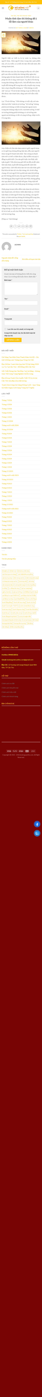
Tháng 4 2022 (7, 529)
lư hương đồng (30, 585)
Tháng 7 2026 (7, 400)
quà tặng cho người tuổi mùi (10, 595)
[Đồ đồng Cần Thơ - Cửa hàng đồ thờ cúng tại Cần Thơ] (20, 8)
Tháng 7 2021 (7, 538)
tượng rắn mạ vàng (20, 623)
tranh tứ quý (6, 613)
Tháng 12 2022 (7, 504)
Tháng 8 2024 (7, 438)
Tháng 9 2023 (7, 484)
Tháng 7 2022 (7, 525)
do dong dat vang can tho (9, 581)
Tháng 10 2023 (7, 479)
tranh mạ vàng (6, 609)
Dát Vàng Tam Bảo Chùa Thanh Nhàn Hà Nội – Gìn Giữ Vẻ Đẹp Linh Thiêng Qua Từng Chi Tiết (20, 358)
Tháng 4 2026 (7, 413)
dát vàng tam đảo (7, 585)
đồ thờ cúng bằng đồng (16, 627)
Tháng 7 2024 (7, 442)
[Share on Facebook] (15, 226)
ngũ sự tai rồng (17, 592)
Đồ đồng (30, 623)
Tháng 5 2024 (7, 450)
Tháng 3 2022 (7, 533)
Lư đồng (4, 588)
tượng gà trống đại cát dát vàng (11, 620)
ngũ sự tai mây (6, 592)
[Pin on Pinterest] (27, 226)
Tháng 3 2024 (7, 459)
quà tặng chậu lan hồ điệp (28, 595)
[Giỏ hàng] (38, 8)
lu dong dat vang (19, 585)
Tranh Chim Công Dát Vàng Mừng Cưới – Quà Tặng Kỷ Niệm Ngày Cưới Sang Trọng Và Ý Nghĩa (21, 386)
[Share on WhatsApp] (11, 226)
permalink (22, 236)
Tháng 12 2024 (7, 421)
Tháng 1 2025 (7, 417)
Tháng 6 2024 (7, 446)
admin (31, 28)
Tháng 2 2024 (7, 463)
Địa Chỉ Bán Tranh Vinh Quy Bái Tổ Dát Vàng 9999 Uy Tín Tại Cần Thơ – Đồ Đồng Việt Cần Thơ (20, 365)
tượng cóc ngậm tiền (25, 616)
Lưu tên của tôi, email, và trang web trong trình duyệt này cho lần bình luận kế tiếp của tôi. (19, 332)
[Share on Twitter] (19, 226)
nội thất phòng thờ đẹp (30, 592)
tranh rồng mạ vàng (18, 609)
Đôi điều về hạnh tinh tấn (31, 259)
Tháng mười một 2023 (10, 475)
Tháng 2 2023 (7, 496)
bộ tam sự (13, 571)
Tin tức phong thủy (24, 15)
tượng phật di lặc (7, 623)
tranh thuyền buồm (32, 609)
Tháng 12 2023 (7, 471)
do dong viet (23, 581)
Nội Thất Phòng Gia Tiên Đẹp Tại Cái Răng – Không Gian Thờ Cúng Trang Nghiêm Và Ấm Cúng (21, 372)
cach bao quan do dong (9, 574)
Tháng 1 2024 (7, 467)
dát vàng (31, 581)
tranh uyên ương (17, 613)
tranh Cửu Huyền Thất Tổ (10, 606)
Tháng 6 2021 (7, 542)
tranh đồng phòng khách (9, 616)
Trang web (8, 319)
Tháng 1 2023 (7, 500)
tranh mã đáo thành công (27, 606)
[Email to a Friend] (23, 226)
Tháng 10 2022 (7, 513)
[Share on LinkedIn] (31, 226)
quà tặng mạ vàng (7, 599)
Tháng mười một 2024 (10, 425)
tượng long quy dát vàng (30, 620)
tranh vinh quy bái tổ (30, 613)
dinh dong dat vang (32, 578)
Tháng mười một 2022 (10, 509)
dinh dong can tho (19, 578)
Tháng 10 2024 (7, 429)
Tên (6, 299)
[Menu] (3, 8)
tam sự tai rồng (31, 599)
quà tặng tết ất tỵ (20, 599)
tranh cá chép (31, 602)
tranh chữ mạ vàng (19, 602)
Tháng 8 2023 (7, 488)
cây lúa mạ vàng (7, 578)
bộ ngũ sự (5, 571)
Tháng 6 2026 (7, 404)
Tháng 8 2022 (7, 521)
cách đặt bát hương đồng (25, 574)
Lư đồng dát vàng (14, 588)
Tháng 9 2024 (7, 434)
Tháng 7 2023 (7, 492)
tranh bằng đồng (7, 602)
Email (6, 309)
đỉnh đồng (5, 627)
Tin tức (13, 15)
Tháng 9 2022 (7, 517)
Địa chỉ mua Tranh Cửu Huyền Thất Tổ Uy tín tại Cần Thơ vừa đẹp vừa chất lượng (19, 379)
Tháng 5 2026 (7, 409)
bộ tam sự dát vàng (23, 571)
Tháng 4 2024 (7, 454)
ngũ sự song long (26, 588)
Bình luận (8, 280)
